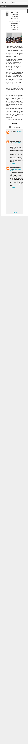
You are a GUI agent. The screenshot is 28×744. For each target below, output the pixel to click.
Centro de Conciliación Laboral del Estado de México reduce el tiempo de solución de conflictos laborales (14, 21)
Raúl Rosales (13, 131)
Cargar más (14, 212)
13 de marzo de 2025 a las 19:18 (16, 132)
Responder (12, 137)
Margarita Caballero (14, 121)
